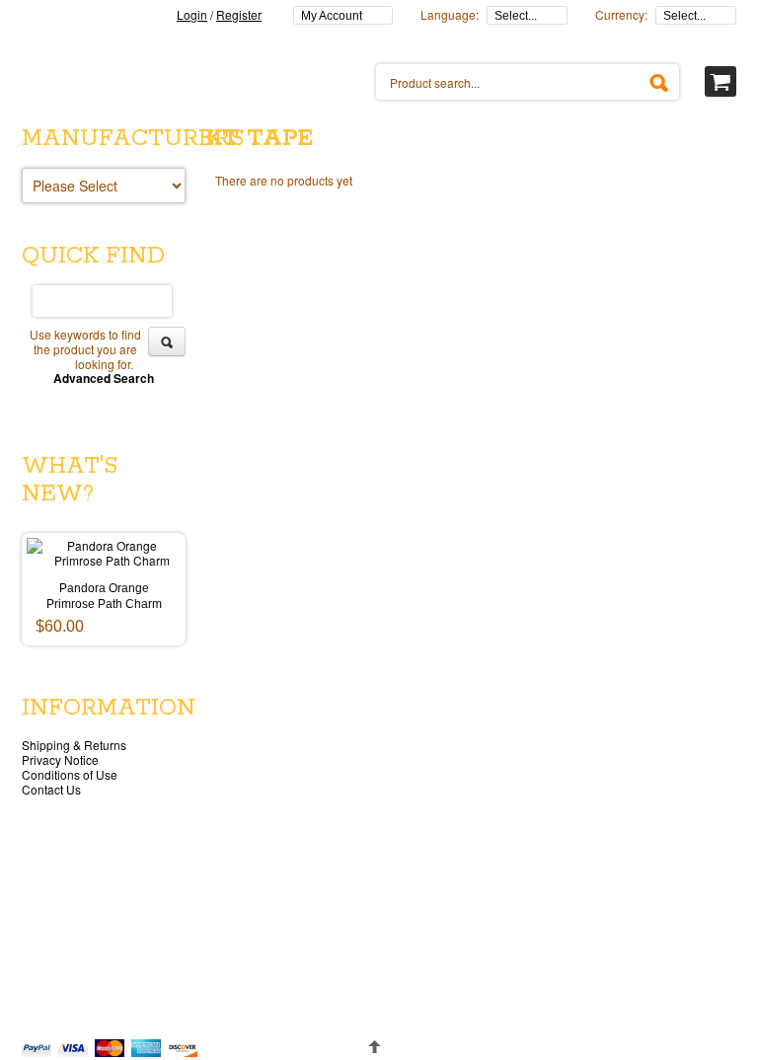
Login (192, 14)
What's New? (69, 480)
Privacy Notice (60, 759)
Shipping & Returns (74, 744)
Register (239, 14)
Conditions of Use (69, 774)
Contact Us (51, 789)
